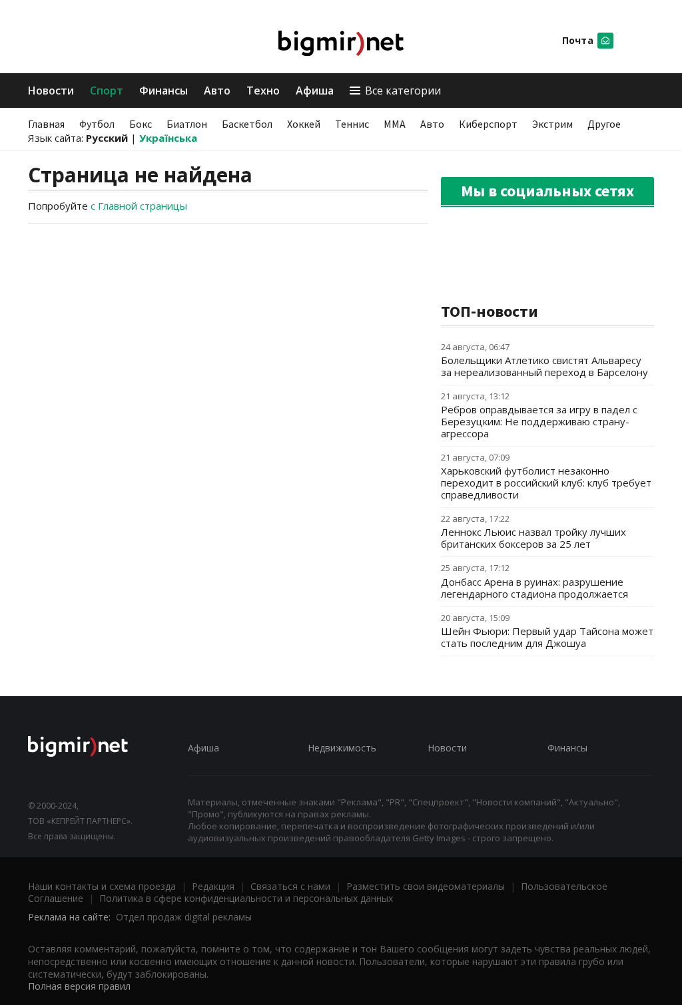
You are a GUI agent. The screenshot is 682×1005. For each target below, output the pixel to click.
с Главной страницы (139, 205)
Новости (51, 90)
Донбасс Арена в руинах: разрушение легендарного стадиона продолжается (534, 587)
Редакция (213, 886)
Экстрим (552, 123)
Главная (46, 123)
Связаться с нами (290, 886)
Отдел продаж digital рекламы (184, 916)
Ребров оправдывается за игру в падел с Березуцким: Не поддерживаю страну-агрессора (539, 421)
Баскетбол (247, 123)
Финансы (163, 90)
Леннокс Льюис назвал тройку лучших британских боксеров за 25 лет (533, 537)
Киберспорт (488, 123)
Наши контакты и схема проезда (102, 886)
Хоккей (303, 123)
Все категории (403, 90)
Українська (168, 137)
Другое (604, 123)
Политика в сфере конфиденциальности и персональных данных (246, 898)
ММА (395, 123)
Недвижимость (342, 747)
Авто (217, 90)
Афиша (315, 90)
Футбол (97, 123)
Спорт (106, 90)
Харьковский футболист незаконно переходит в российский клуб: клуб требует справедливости (546, 482)
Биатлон (187, 123)
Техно (263, 90)
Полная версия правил (79, 986)
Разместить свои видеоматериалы (425, 886)
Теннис (352, 123)
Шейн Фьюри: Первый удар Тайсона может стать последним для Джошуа (547, 637)
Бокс (140, 123)
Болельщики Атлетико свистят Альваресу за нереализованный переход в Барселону (544, 366)
